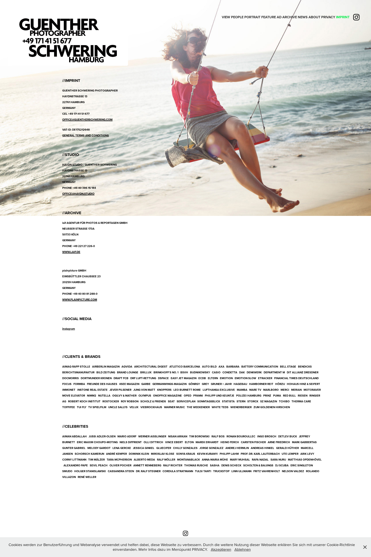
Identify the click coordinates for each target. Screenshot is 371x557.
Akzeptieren (221, 549)
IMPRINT (343, 17)
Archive (289, 17)
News (303, 17)
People (237, 17)
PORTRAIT (252, 17)
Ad (279, 17)
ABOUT (314, 17)
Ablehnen (242, 549)
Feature (268, 17)
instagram (68, 329)
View (226, 17)
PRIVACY (328, 17)
